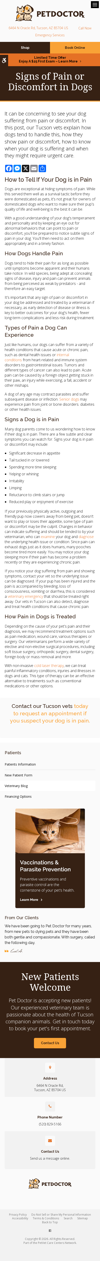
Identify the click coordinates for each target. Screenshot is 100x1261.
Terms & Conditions (46, 1218)
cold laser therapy (48, 665)
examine (48, 536)
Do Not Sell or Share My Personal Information (61, 1215)
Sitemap (82, 1218)
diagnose (86, 536)
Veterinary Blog (16, 786)
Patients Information (20, 764)
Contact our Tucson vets (42, 706)
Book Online (75, 48)
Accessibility (20, 1218)
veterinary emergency (25, 596)
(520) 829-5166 (84, 28)
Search (68, 1218)
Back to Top (50, 1222)
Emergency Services (50, 35)
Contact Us (50, 1043)
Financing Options (18, 796)
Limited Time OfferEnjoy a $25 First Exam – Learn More (48, 59)
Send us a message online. (50, 1158)
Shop (25, 48)
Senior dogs (68, 399)
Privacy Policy (18, 1215)
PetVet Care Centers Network (57, 1243)
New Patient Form (18, 775)
